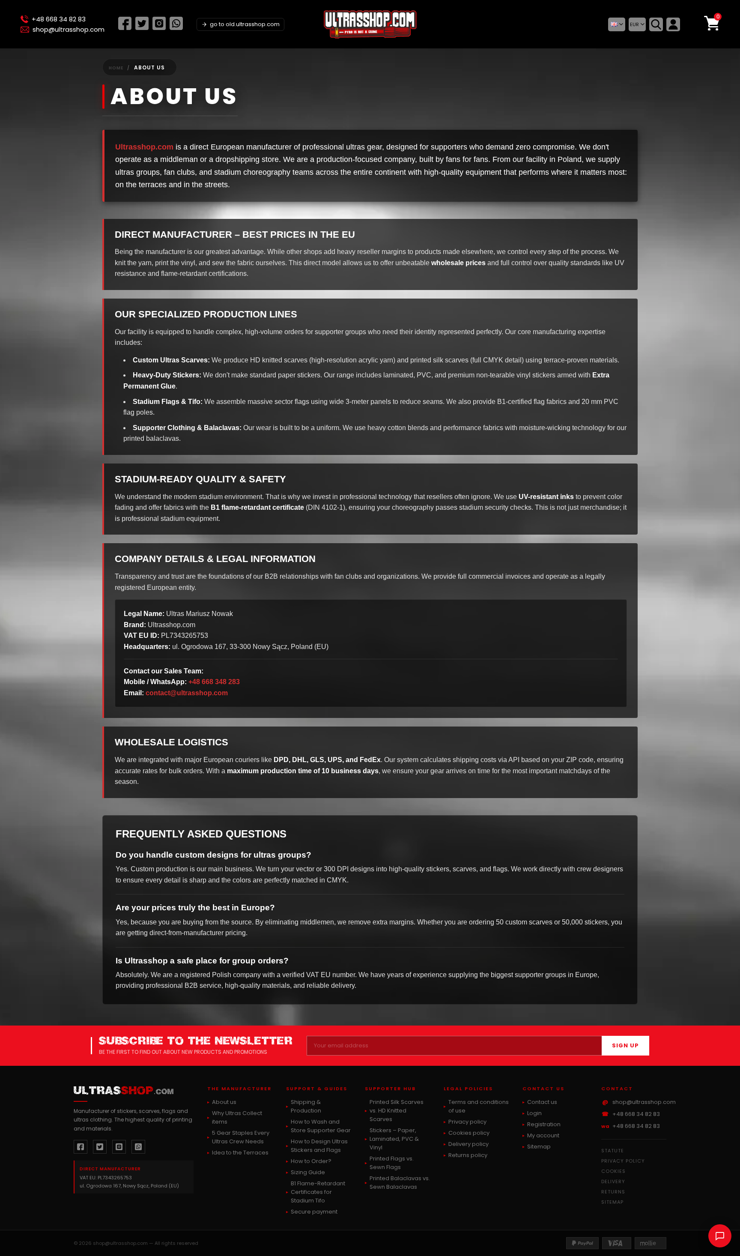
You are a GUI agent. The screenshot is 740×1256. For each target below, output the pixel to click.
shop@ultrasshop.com (68, 29)
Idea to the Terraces (240, 1152)
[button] (616, 24)
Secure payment (314, 1212)
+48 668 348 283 (214, 681)
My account (543, 1135)
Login (534, 1113)
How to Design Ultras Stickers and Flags (319, 1145)
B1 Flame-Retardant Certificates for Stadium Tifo (318, 1192)
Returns (613, 1191)
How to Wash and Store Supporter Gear (321, 1126)
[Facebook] (124, 28)
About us (224, 1102)
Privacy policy (467, 1122)
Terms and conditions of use (478, 1106)
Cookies (613, 1171)
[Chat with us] (719, 1235)
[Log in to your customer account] (673, 24)
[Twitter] (142, 28)
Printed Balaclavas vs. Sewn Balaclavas (400, 1182)
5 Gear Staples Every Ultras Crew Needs (240, 1137)
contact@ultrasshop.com (187, 693)
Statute (612, 1150)
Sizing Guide (308, 1172)
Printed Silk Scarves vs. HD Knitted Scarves (397, 1110)
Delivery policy (468, 1144)
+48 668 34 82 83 (59, 19)
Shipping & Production (306, 1106)
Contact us (542, 1102)
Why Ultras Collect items (237, 1117)
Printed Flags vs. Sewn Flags (392, 1162)
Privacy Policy (623, 1160)
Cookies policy (468, 1133)
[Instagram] (159, 28)
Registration (544, 1124)
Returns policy (467, 1155)
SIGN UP (625, 1045)
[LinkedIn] (176, 28)
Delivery (613, 1181)
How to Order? (311, 1161)
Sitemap (539, 1146)
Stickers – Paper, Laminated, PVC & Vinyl (394, 1138)
